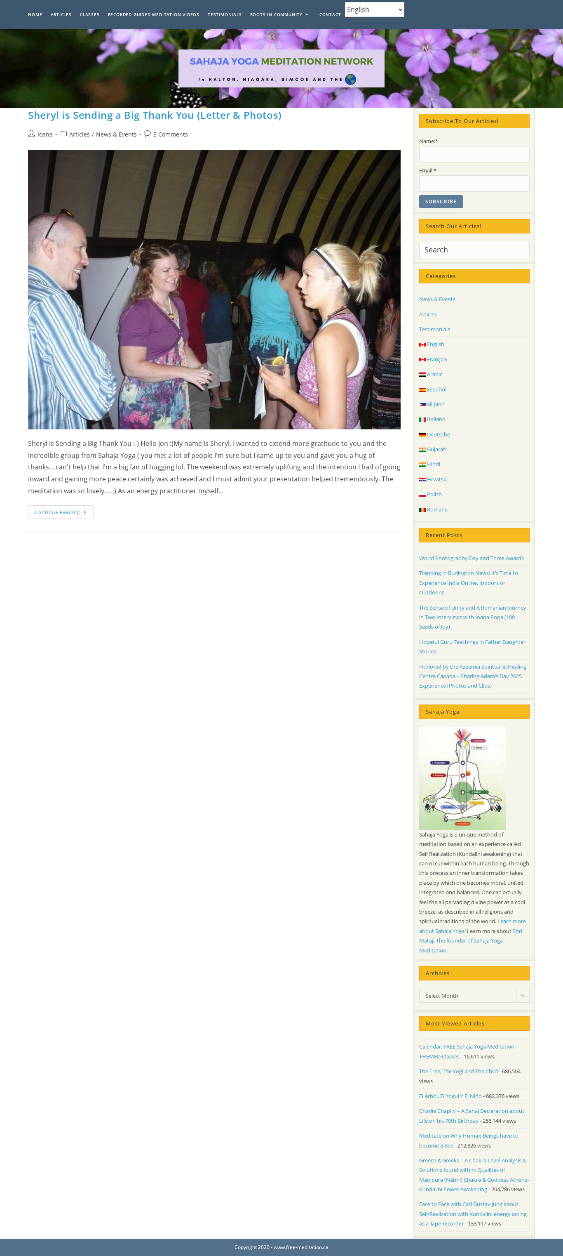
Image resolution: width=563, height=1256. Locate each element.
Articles (79, 134)
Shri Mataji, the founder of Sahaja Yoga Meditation (470, 940)
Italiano (436, 419)
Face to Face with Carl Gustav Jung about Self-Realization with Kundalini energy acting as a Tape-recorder (473, 1213)
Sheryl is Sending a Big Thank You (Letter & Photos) (155, 115)
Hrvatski (437, 479)
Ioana (45, 134)
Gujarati (436, 449)
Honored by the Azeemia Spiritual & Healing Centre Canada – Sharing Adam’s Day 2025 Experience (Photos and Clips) (472, 676)
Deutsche (438, 434)
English (435, 344)
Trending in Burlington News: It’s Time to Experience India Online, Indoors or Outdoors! (468, 582)
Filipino (435, 404)
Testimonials (434, 329)
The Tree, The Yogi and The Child (458, 1071)
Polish (434, 494)
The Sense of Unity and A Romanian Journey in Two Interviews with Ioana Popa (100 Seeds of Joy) (472, 617)
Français (436, 359)
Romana (437, 509)
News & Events (116, 134)
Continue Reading (64, 513)
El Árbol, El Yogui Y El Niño (450, 1096)
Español (436, 389)
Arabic (434, 374)
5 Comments (170, 134)
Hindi (433, 464)
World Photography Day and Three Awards (471, 558)
